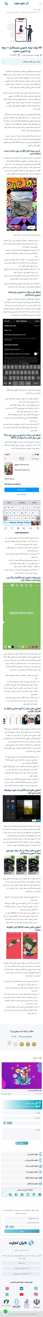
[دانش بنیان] (16, 1303)
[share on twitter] (28, 1194)
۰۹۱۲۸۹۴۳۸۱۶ (21, 1274)
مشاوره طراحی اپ (33, 1154)
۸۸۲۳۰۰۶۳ (20, 1268)
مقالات (35, 9)
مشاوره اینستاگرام (33, 1184)
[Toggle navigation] (40, 3)
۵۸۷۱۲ (21, 1263)
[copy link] (10, 1194)
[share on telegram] (16, 1194)
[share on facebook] (22, 1194)
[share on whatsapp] (39, 1194)
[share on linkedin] (33, 1194)
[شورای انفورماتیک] (37, 1303)
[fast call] (6, 3)
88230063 (16, 142)
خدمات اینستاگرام (35, 136)
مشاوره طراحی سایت (32, 1166)
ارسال (21, 1143)
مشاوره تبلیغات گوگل (32, 1178)
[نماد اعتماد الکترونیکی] (27, 1303)
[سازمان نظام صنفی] (6, 1303)
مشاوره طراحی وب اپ (32, 1160)
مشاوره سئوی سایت (32, 1172)
